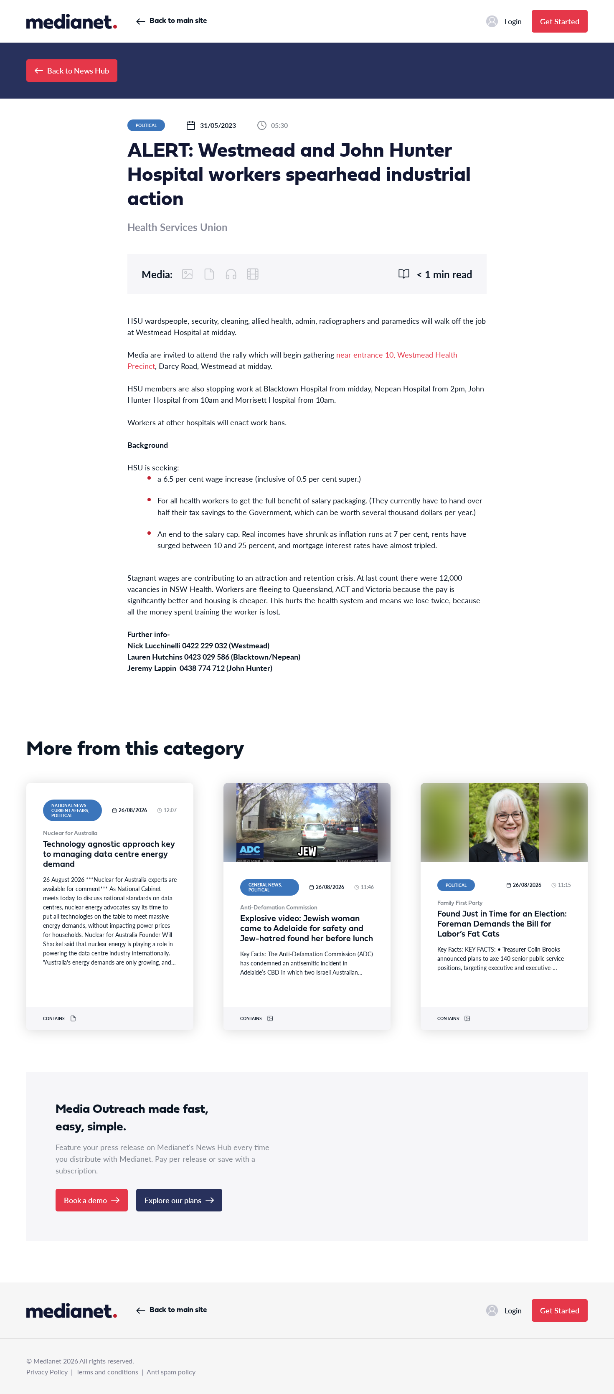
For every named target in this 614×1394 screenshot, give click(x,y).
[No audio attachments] (231, 274)
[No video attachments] (252, 274)
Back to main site (178, 21)
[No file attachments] (209, 274)
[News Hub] (71, 21)
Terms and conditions (107, 1371)
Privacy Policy (47, 1371)
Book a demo (85, 1200)
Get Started (559, 21)
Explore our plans (173, 1200)
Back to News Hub (78, 70)
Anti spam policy (171, 1371)
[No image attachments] (187, 274)
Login (513, 21)
